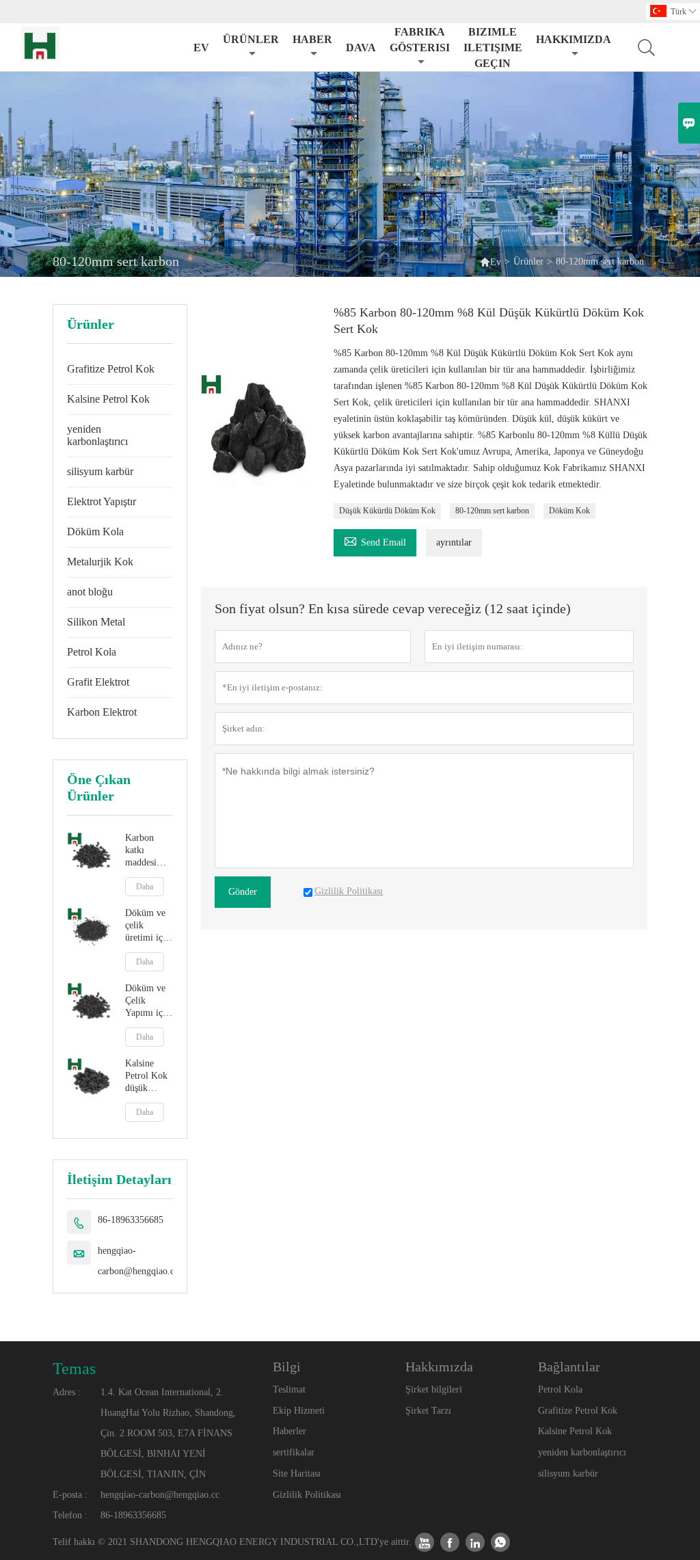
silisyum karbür (100, 471)
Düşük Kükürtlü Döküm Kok (387, 510)
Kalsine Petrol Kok (108, 399)
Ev (201, 47)
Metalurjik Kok (100, 561)
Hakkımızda (573, 39)
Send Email (375, 540)
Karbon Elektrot (102, 712)
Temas (74, 1368)
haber (312, 39)
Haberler (289, 1431)
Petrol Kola (91, 652)
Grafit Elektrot (98, 682)
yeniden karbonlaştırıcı (97, 435)
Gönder (242, 892)
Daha (144, 886)
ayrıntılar (454, 542)
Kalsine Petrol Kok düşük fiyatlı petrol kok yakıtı (146, 1076)
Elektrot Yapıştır (101, 501)
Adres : (67, 1392)
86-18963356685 (130, 1220)
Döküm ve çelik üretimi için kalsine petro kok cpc (147, 926)
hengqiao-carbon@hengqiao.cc (138, 1261)
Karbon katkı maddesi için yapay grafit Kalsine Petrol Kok (146, 851)
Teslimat (289, 1389)
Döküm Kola (95, 531)
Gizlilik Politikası (307, 1495)
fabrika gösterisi (420, 39)
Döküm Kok (569, 510)
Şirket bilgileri (433, 1389)
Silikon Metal (96, 622)
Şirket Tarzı (428, 1411)
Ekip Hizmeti (299, 1411)
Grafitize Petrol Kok (110, 369)
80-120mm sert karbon (492, 510)
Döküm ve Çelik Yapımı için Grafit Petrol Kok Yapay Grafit (147, 1001)
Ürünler (251, 39)
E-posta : (70, 1495)
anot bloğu (90, 591)
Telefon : (70, 1515)
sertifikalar (293, 1452)
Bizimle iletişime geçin (492, 47)
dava (361, 47)
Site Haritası (297, 1473)
